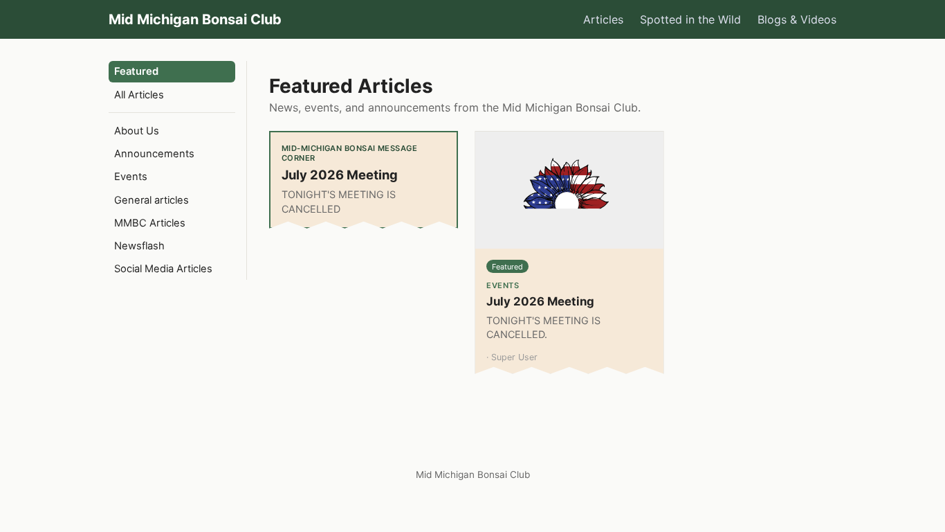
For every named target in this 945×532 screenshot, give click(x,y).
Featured (136, 71)
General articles (151, 200)
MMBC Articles (149, 223)
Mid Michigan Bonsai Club (195, 19)
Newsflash (139, 246)
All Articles (139, 95)
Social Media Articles (163, 269)
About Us (136, 131)
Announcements (154, 154)
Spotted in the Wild (690, 19)
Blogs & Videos (797, 19)
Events (130, 176)
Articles (603, 19)
